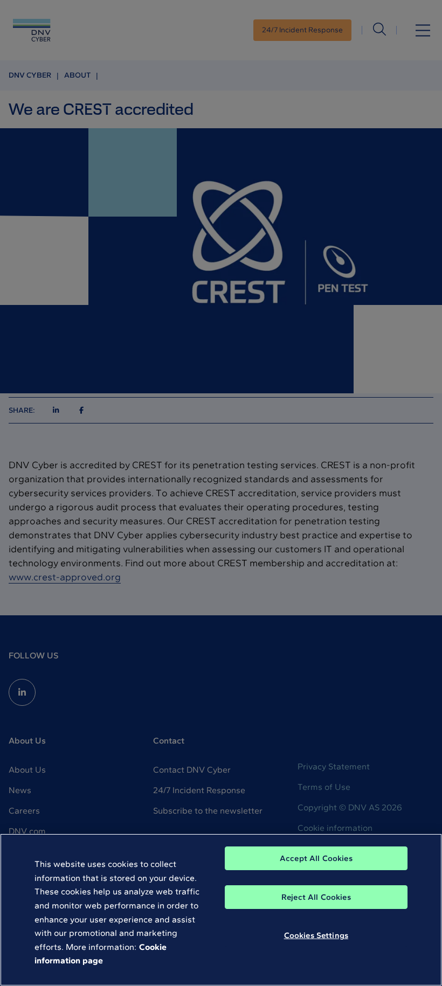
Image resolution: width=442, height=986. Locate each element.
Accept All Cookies (316, 858)
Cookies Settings (316, 935)
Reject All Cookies (316, 897)
